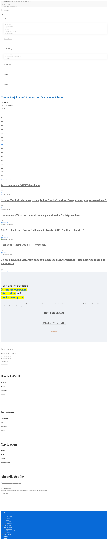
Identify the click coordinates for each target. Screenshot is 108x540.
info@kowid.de (4, 361)
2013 (2, 125)
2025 (2, 171)
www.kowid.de (4, 364)
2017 (2, 140)
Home (6, 102)
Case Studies (8, 105)
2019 (2, 148)
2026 (2, 175)
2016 (2, 137)
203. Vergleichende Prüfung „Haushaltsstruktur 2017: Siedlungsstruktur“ (42, 229)
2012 (2, 121)
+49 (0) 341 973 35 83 (6, 356)
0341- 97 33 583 (54, 323)
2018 (2, 144)
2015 (2, 133)
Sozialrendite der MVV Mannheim (20, 185)
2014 (2, 129)
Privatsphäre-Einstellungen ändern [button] (8, 490)
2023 (2, 164)
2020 (2, 152)
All (1, 117)
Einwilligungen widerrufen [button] (42, 490)
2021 (2, 156)
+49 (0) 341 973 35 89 (6, 358)
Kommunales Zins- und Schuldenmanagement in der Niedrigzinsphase (40, 215)
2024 (2, 168)
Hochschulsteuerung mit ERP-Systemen (23, 244)
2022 (2, 160)
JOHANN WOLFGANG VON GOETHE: (9, 1)
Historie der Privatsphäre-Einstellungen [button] (26, 490)
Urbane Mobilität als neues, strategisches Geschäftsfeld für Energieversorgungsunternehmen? (54, 200)
